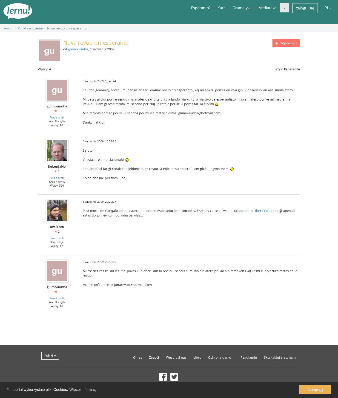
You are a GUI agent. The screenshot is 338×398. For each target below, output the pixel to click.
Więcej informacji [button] (83, 390)
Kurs (222, 7)
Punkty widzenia (30, 28)
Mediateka (267, 7)
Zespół (154, 357)
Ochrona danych (221, 357)
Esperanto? (201, 7)
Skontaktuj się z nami (280, 357)
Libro (197, 357)
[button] (284, 7)
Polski (49, 355)
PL (327, 7)
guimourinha (78, 49)
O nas (137, 357)
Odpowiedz (288, 43)
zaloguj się (305, 8)
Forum (8, 28)
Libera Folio (262, 210)
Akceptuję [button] (315, 390)
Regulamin (249, 357)
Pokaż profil (56, 117)
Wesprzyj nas (176, 357)
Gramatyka (242, 7)
